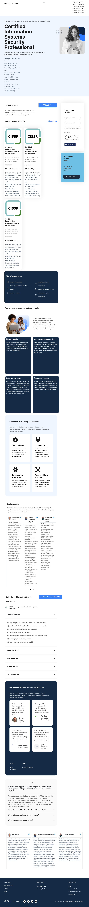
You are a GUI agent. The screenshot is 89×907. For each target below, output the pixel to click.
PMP (5, 891)
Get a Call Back (70, 144)
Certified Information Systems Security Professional (12, 150)
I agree (68, 132)
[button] (7, 551)
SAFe (5, 888)
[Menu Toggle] (44, 2)
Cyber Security (8, 885)
